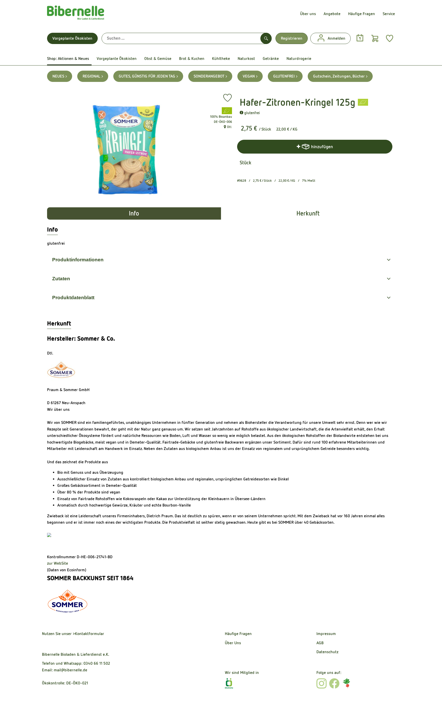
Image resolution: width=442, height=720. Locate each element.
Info (134, 213)
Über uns (308, 13)
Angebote (332, 13)
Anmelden (336, 38)
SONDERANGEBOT (209, 76)
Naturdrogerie (298, 58)
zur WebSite (57, 563)
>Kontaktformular (88, 633)
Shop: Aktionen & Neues (68, 58)
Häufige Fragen (361, 13)
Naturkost (246, 58)
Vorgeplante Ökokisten (72, 38)
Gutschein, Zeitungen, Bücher (339, 76)
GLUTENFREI (284, 76)
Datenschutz (327, 651)
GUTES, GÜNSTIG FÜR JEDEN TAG (147, 76)
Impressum (326, 633)
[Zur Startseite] (75, 14)
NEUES (58, 76)
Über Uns (233, 642)
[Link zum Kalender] (360, 38)
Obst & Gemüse (157, 58)
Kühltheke (221, 58)
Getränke (271, 58)
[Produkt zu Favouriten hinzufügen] (227, 97)
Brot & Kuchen (191, 58)
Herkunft (307, 213)
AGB (320, 642)
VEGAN (249, 76)
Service (389, 13)
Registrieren (291, 38)
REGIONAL (91, 76)
